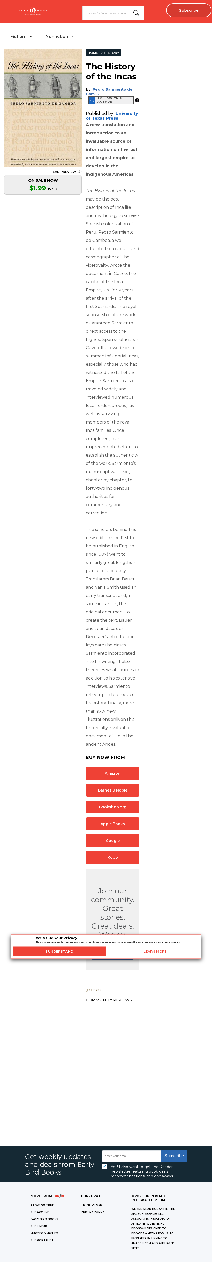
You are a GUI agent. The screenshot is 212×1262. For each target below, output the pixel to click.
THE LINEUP (39, 1226)
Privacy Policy (92, 1211)
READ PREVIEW (63, 172)
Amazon (112, 773)
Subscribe (189, 10)
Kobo (113, 857)
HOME (93, 53)
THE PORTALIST (42, 1240)
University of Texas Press (112, 116)
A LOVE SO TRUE (42, 1205)
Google (113, 840)
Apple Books (113, 823)
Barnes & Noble (112, 790)
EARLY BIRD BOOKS (44, 1219)
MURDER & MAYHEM (44, 1233)
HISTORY (111, 53)
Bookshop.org (112, 807)
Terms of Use (91, 1205)
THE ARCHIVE (40, 1212)
